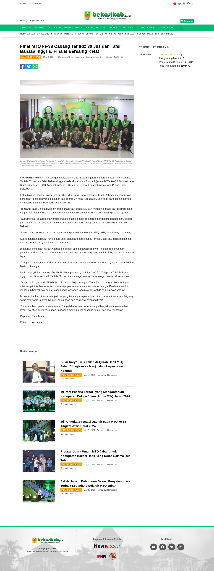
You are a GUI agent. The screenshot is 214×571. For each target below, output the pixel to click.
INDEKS (169, 34)
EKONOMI (100, 27)
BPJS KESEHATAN (145, 34)
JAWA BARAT (54, 27)
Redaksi (23, 3)
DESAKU (89, 34)
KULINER (122, 34)
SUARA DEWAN (165, 27)
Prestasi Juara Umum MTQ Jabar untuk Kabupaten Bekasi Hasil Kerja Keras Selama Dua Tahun (95, 456)
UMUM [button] (112, 27)
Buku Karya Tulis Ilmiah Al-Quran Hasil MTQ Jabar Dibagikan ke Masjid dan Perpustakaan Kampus (92, 366)
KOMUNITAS (110, 34)
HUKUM (89, 27)
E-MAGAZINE (43, 34)
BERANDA (26, 27)
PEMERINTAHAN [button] (72, 27)
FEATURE (99, 34)
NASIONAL (39, 27)
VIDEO (23, 34)
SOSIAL (81, 34)
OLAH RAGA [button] (126, 27)
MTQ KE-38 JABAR (146, 27)
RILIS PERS (159, 34)
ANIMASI (31, 34)
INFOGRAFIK (56, 34)
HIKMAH (131, 34)
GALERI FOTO (69, 34)
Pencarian (188, 21)
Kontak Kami (36, 3)
